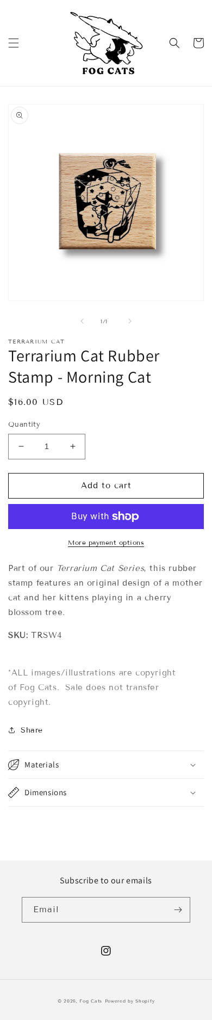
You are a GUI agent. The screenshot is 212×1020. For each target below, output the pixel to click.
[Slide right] (130, 321)
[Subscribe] (178, 910)
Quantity (24, 424)
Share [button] (32, 730)
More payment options (106, 542)
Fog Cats (90, 1001)
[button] (14, 43)
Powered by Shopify (130, 1001)
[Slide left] (82, 321)
